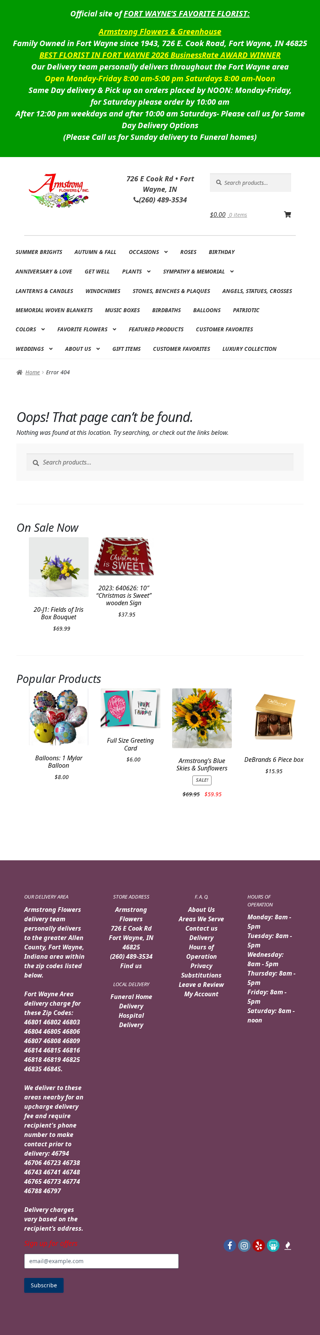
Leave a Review (201, 984)
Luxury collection (249, 348)
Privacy (201, 965)
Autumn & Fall (95, 252)
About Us (78, 348)
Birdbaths (166, 310)
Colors (26, 329)
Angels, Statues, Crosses (257, 291)
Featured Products (156, 329)
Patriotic (246, 310)
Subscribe (44, 1285)
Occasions (144, 252)
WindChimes (102, 291)
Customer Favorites (224, 329)
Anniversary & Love (44, 271)
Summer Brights (39, 252)
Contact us (201, 928)
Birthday (222, 252)
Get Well (97, 271)
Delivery (201, 937)
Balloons (206, 310)
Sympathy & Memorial (194, 271)
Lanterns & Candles (44, 291)
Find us (131, 965)
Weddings (30, 348)
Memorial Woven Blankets (54, 310)
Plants (132, 271)
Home (32, 372)
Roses (188, 252)
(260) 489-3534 (131, 956)
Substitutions (201, 975)
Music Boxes (122, 310)
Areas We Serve (201, 919)
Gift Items (126, 348)
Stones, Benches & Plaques (171, 291)
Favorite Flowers (82, 329)
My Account (201, 994)
